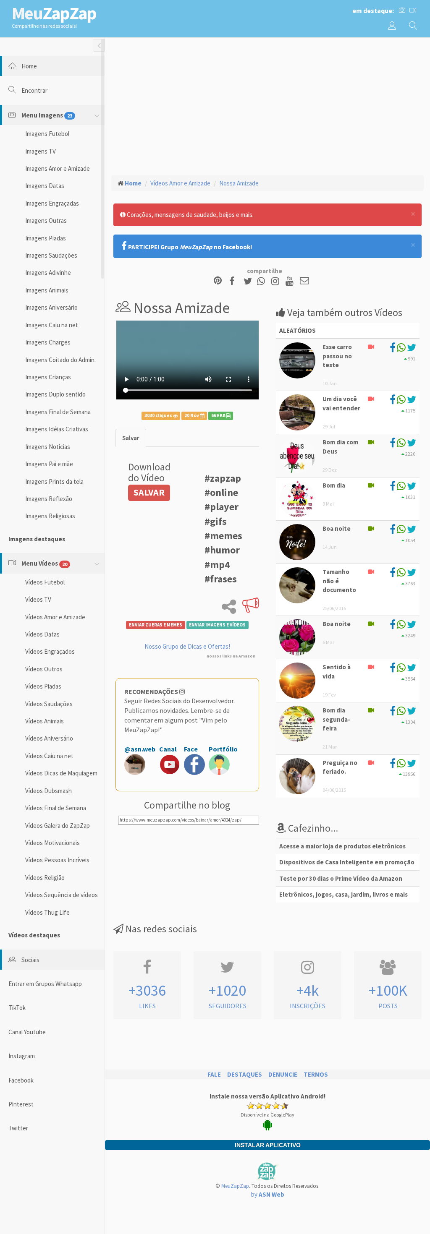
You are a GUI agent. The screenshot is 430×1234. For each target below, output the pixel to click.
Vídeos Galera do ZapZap (57, 826)
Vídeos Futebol (45, 582)
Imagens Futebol (47, 134)
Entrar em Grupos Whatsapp (45, 984)
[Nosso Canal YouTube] (291, 281)
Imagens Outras (46, 220)
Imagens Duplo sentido (55, 394)
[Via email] (304, 281)
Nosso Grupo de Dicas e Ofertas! (187, 646)
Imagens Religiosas (50, 516)
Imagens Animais (46, 290)
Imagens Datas (44, 186)
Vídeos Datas (42, 634)
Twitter (18, 1128)
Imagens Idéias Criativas (56, 429)
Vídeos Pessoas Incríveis (57, 860)
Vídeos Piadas (43, 686)
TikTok (17, 1008)
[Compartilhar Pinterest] (218, 281)
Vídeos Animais (44, 721)
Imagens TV (40, 151)
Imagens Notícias (47, 447)
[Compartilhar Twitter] (250, 281)
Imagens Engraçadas (52, 203)
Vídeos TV (38, 599)
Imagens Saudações (51, 255)
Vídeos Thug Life (47, 912)
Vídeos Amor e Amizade (55, 617)
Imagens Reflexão (48, 499)
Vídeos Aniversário (49, 738)
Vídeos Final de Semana (55, 808)
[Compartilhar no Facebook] (234, 281)
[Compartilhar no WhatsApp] (263, 281)
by (267, 1194)
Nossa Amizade (239, 183)
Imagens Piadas (45, 238)
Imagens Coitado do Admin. (60, 360)
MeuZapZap (235, 1186)
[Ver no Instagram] (276, 281)
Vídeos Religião (45, 878)
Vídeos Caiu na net (49, 756)
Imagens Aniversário (51, 307)
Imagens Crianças (48, 377)
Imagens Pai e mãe (49, 464)
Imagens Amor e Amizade (57, 168)
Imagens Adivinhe (48, 273)
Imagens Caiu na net (51, 325)
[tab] (130, 438)
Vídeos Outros (44, 669)
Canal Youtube (27, 1032)
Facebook (21, 1080)
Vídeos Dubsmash (48, 791)
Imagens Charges (48, 342)
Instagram (21, 1056)
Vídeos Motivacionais (52, 843)
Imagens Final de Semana (58, 412)
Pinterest (21, 1104)
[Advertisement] (267, 105)
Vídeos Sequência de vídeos (61, 895)
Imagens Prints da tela (54, 481)
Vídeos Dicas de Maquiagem (61, 773)
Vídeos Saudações (49, 704)
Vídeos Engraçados (50, 651)
